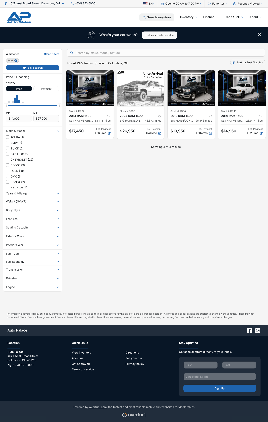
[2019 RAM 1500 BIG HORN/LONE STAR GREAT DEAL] (191, 88)
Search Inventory (159, 17)
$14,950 (228, 131)
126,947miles (254, 120)
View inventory (82, 352)
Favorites (218, 3)
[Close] (259, 34)
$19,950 (177, 131)
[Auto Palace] (19, 17)
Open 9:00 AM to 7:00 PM (182, 3)
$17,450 (76, 131)
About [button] (253, 17)
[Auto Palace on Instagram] (256, 330)
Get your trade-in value (159, 35)
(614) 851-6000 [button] (85, 3)
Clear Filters (51, 54)
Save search (35, 67)
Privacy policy (134, 364)
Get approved (81, 364)
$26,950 (127, 131)
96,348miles (203, 120)
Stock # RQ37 (76, 111)
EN (151, 3)
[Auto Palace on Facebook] (248, 330)
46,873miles (153, 120)
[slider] (6, 105)
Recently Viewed (249, 3)
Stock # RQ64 (178, 111)
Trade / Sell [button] (232, 17)
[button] (35, 3)
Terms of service (83, 369)
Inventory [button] (186, 17)
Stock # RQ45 (228, 111)
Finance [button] (208, 17)
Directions (132, 352)
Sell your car (133, 358)
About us (77, 358)
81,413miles (103, 120)
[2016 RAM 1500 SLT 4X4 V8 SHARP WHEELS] (242, 88)
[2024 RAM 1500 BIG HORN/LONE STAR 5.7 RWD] (140, 88)
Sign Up (220, 388)
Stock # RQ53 (127, 111)
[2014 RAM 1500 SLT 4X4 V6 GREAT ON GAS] (90, 88)
